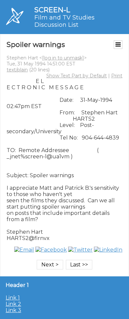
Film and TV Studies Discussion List (64, 21)
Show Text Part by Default (76, 76)
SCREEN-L (52, 10)
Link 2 (13, 304)
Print (116, 76)
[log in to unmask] (63, 58)
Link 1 (13, 298)
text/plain (17, 70)
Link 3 (13, 310)
